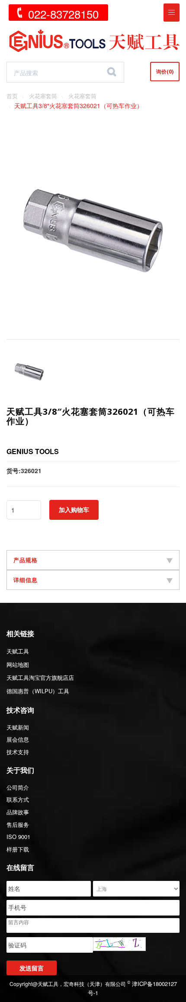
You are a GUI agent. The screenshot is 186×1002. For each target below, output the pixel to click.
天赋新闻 (17, 727)
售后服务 (17, 824)
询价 (164, 71)
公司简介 (17, 787)
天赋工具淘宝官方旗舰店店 (40, 677)
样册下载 (17, 849)
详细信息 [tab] (25, 580)
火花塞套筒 (43, 96)
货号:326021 (24, 470)
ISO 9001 (18, 836)
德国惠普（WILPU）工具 (37, 691)
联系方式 (17, 799)
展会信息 (17, 739)
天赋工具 (17, 651)
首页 (12, 96)
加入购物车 (74, 510)
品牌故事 (17, 812)
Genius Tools (32, 451)
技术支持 (17, 752)
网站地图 (17, 664)
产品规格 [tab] (25, 560)
